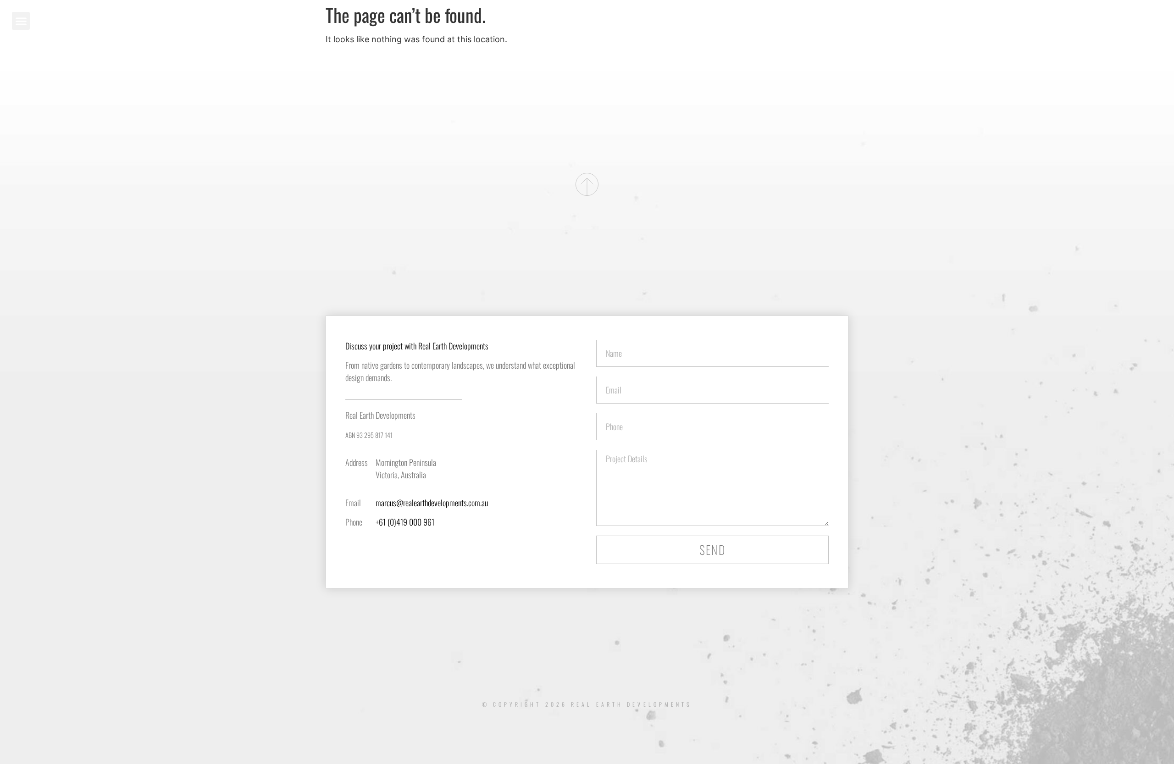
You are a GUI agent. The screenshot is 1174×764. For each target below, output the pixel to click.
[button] (21, 21)
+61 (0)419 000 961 (405, 522)
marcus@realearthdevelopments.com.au (432, 503)
